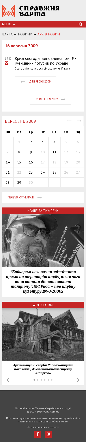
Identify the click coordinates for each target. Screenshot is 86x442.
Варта (7, 34)
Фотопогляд (43, 305)
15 (19, 162)
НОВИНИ (25, 34)
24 (43, 172)
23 (31, 172)
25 (54, 172)
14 (8, 162)
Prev (8, 380)
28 (8, 182)
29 (19, 182)
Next (78, 380)
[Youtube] (48, 434)
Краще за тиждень (43, 211)
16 (31, 162)
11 (54, 152)
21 (8, 172)
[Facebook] (37, 434)
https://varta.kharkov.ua (31, 13)
